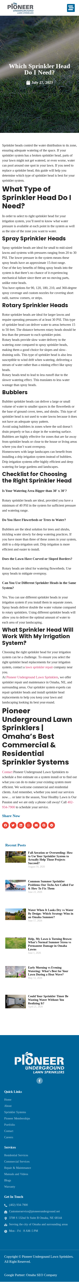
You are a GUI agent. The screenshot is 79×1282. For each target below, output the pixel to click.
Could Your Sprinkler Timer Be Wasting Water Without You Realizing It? (48, 1000)
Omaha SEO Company (41, 1275)
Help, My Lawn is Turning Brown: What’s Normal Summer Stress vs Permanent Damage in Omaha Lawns (50, 944)
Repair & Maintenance (17, 1167)
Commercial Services (16, 1161)
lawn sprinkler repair (39, 667)
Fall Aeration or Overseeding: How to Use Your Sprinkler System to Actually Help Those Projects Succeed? (50, 858)
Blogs (7, 1180)
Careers (8, 1137)
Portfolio (9, 1124)
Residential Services (16, 1155)
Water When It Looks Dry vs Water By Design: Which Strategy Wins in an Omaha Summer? (50, 914)
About (8, 1105)
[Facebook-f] (39, 1081)
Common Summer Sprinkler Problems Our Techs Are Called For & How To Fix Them (51, 885)
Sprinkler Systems (15, 1112)
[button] (71, 8)
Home (7, 1099)
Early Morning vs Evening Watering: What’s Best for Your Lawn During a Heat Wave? (48, 971)
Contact (7, 772)
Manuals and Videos (16, 1174)
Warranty (9, 1186)
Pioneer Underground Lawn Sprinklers (32, 677)
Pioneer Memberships (17, 1118)
